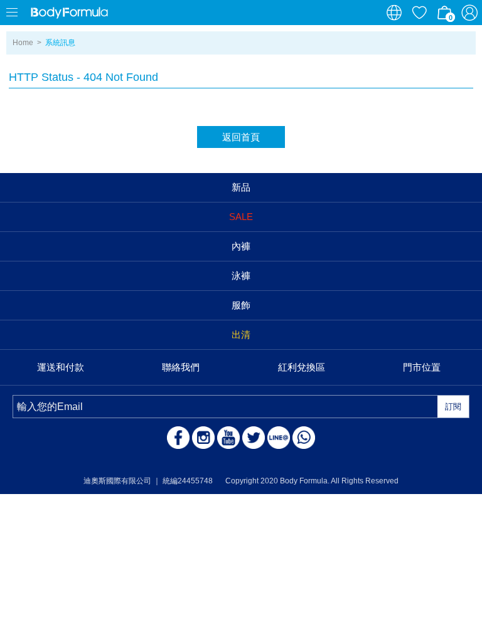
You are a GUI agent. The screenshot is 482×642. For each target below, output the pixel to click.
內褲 (241, 246)
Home (23, 42)
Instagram (203, 437)
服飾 (241, 305)
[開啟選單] (12, 12)
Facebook (178, 437)
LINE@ (278, 437)
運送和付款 (60, 367)
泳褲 (241, 275)
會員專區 (469, 12)
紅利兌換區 (301, 367)
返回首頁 (241, 137)
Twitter (253, 437)
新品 (241, 187)
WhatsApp (303, 437)
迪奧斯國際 (69, 12)
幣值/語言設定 (394, 12)
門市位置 (422, 367)
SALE (241, 216)
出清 (241, 334)
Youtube (228, 437)
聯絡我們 (181, 367)
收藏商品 (419, 12)
